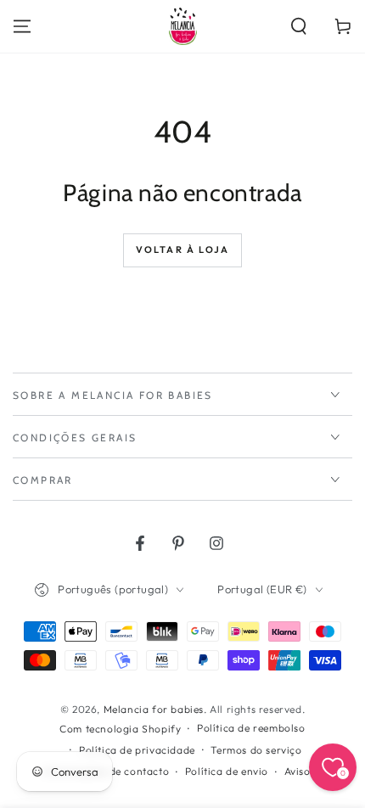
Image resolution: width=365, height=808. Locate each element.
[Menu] (22, 26)
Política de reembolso (251, 727)
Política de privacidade (137, 749)
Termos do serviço (256, 749)
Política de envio (226, 771)
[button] (299, 26)
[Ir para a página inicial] (183, 26)
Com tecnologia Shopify (120, 728)
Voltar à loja (183, 249)
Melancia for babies (154, 709)
